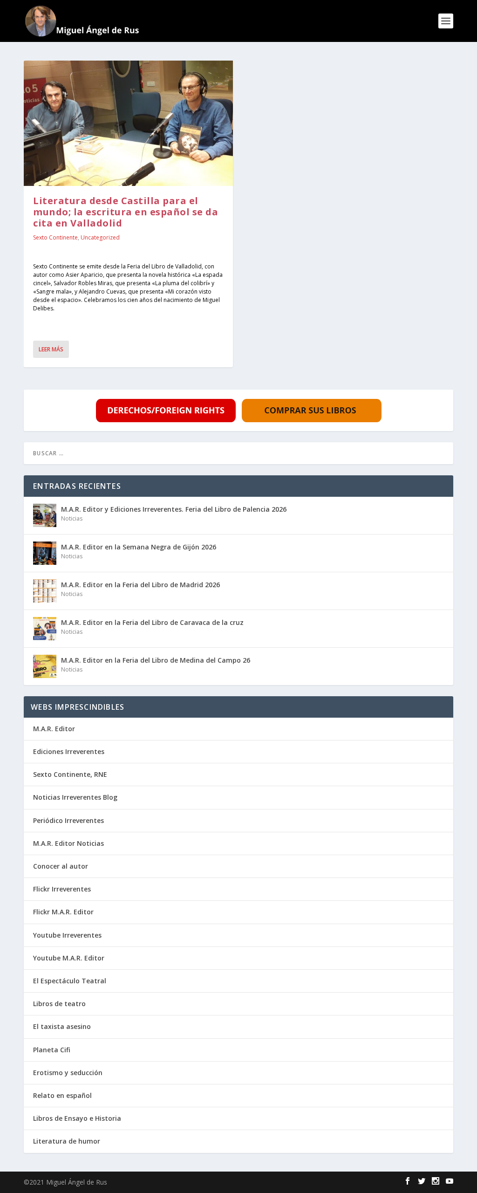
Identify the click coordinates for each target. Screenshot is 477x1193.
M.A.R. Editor (54, 728)
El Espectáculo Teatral (69, 980)
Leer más (51, 349)
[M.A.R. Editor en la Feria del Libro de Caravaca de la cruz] (44, 628)
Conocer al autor (60, 866)
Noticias (71, 518)
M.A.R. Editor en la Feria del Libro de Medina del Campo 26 (155, 660)
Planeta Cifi (51, 1049)
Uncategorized (100, 237)
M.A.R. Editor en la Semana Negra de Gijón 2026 (138, 546)
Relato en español (62, 1095)
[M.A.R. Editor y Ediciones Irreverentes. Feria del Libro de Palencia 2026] (44, 515)
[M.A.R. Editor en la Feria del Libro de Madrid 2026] (44, 591)
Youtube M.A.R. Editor (68, 957)
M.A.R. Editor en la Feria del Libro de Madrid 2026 (140, 584)
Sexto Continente (55, 237)
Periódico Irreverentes (68, 820)
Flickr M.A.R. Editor (63, 911)
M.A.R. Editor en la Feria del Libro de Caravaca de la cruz (152, 622)
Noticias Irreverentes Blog (75, 797)
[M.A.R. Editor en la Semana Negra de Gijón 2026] (44, 553)
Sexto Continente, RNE (70, 774)
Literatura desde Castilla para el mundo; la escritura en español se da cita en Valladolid (125, 211)
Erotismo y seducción (67, 1072)
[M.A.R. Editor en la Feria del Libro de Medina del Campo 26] (44, 666)
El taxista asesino (62, 1026)
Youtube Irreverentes (67, 935)
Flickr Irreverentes (62, 888)
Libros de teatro (59, 1003)
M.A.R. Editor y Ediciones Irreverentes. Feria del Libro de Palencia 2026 (173, 509)
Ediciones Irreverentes (68, 751)
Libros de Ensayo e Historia (77, 1118)
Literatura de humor (66, 1141)
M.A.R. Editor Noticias (68, 843)
